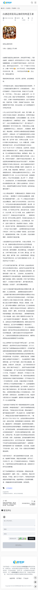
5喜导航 (17, 586)
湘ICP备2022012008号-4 (25, 586)
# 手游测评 (9, 488)
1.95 (4, 48)
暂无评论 (7, 510)
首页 (3, 8)
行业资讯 (8, 8)
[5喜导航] (7, 3)
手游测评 (14, 8)
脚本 (13, 279)
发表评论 (31, 538)
